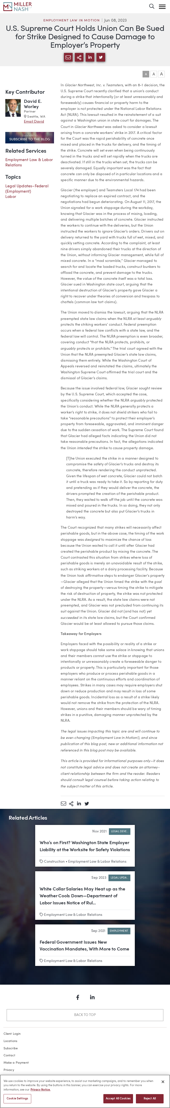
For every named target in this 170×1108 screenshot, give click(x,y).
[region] (85, 1091)
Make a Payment (16, 1062)
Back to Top (85, 1015)
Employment (119, 931)
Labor (10, 197)
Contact (9, 1055)
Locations (10, 1041)
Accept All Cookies (118, 1098)
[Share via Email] (63, 803)
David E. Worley (33, 104)
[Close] (163, 1082)
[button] (162, 7)
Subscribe (11, 1048)
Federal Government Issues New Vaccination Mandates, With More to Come (84, 946)
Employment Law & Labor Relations (97, 862)
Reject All (150, 1098)
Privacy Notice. (40, 1089)
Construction (54, 862)
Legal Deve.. (119, 831)
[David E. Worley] (13, 111)
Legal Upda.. (119, 878)
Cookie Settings (17, 1098)
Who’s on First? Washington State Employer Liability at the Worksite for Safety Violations (85, 846)
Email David (34, 122)
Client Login (12, 1033)
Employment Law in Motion (71, 20)
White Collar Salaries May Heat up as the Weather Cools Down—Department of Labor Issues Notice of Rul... (82, 896)
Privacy (9, 1070)
